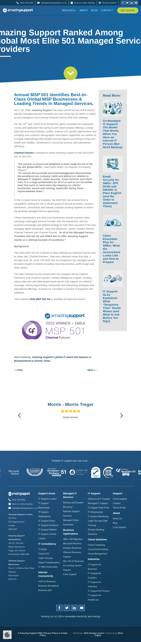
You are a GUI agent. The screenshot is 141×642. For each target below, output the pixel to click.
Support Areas (46, 493)
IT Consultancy (47, 544)
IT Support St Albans (48, 525)
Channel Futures (24, 152)
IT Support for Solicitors (94, 584)
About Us (117, 518)
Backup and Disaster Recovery (73, 504)
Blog (94, 10)
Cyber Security (45, 558)
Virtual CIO (43, 554)
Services (68, 10)
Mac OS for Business (73, 561)
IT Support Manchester (44, 505)
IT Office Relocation (48, 567)
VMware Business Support (72, 554)
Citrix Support (69, 574)
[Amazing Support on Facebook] (59, 608)
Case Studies (119, 527)
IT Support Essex (46, 521)
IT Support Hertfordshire (44, 514)
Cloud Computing (96, 545)
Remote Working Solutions (96, 531)
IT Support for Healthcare (94, 597)
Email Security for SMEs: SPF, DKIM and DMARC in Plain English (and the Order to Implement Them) (112, 191)
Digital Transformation (49, 562)
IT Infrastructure (95, 512)
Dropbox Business (72, 548)
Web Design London (94, 633)
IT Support (94, 493)
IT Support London (47, 499)
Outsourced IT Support (99, 499)
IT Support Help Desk (98, 508)
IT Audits (42, 549)
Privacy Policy (51, 633)
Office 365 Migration (73, 539)
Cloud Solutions (97, 539)
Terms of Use (119, 508)
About (84, 10)
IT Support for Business (94, 566)
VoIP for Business (47, 581)
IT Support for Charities (94, 575)
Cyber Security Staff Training (97, 523)
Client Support (120, 499)
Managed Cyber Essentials (71, 522)
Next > (91, 370)
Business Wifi (45, 590)
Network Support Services (71, 513)
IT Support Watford (47, 529)
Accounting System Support (72, 567)
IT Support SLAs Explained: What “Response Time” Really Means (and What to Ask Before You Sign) (112, 306)
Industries (94, 559)
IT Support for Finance (99, 591)
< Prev (19, 370)
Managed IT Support (98, 503)
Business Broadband (48, 586)
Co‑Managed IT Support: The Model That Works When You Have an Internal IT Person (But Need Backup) (112, 134)
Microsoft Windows (72, 543)
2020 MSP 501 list (40, 299)
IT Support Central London (47, 536)
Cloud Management (97, 554)
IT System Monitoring (98, 516)
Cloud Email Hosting (98, 549)
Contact (107, 10)
